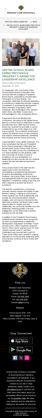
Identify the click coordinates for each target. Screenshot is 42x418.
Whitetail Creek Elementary (16, 22)
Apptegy (26, 415)
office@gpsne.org (14, 389)
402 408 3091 (22, 299)
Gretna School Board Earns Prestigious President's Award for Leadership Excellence (23, 27)
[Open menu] (5, 9)
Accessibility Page (18, 398)
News (35, 22)
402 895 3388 (23, 296)
